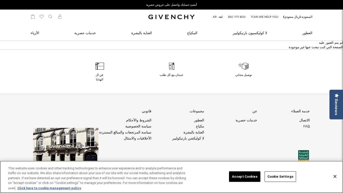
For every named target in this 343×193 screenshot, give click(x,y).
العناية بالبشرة (141, 33)
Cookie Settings (280, 176)
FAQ (306, 126)
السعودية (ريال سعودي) (297, 17)
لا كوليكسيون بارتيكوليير (250, 33)
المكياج (192, 33)
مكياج (200, 126)
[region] (171, 177)
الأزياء (35, 33)
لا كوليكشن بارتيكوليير (188, 138)
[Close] (334, 176)
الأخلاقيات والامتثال (137, 138)
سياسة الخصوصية (138, 126)
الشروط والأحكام (138, 120)
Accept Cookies (244, 176)
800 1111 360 (237, 17)
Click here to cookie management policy (49, 188)
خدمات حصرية (85, 33)
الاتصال (304, 120)
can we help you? (264, 17)
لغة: (218, 17)
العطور (307, 33)
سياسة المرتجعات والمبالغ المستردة (125, 132)
